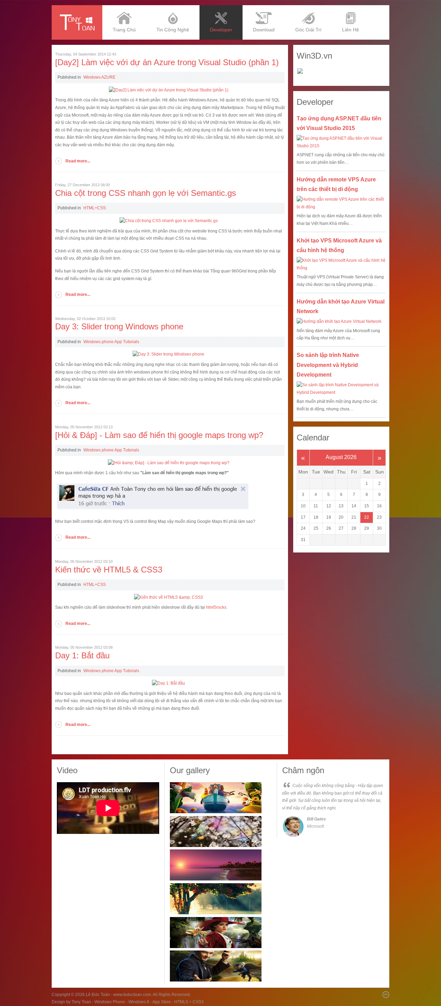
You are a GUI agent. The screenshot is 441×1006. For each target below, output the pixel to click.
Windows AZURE (99, 77)
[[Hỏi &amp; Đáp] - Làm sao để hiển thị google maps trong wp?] (168, 462)
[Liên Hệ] (350, 7)
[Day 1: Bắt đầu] (168, 683)
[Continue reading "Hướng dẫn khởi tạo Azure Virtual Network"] (341, 322)
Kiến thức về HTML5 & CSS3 (108, 569)
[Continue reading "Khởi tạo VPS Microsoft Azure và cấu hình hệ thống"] (341, 264)
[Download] (264, 7)
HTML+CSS (94, 208)
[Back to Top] (385, 994)
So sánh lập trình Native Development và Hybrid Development (328, 365)
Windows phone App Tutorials (111, 341)
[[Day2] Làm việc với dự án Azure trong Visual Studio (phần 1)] (168, 90)
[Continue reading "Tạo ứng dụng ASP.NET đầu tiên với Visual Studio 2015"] (341, 142)
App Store (161, 1001)
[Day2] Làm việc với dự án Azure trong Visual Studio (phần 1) (167, 62)
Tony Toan (81, 1001)
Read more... (77, 161)
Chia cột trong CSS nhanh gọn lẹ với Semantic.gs (145, 193)
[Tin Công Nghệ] (172, 7)
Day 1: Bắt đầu (82, 655)
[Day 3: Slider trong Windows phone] (168, 354)
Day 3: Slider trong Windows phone (119, 326)
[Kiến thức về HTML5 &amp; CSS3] (168, 597)
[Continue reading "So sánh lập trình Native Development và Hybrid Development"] (341, 388)
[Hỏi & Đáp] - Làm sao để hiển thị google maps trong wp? (159, 435)
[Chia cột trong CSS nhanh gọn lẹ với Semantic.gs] (169, 220)
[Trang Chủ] (124, 7)
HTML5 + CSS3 (189, 1001)
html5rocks (216, 607)
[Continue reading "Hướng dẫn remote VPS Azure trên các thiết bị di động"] (341, 203)
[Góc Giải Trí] (308, 7)
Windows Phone (109, 1001)
